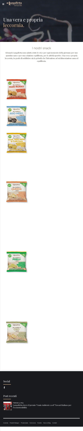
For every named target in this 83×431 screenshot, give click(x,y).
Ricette (39, 423)
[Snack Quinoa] (17, 191)
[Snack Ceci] (17, 332)
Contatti (54, 423)
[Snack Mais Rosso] (17, 89)
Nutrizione (33, 423)
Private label (24, 423)
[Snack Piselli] (17, 262)
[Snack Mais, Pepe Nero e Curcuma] (17, 143)
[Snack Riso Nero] (17, 116)
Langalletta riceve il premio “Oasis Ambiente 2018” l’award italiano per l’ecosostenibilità (42, 406)
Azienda (5, 423)
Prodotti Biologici (14, 423)
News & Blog (47, 423)
